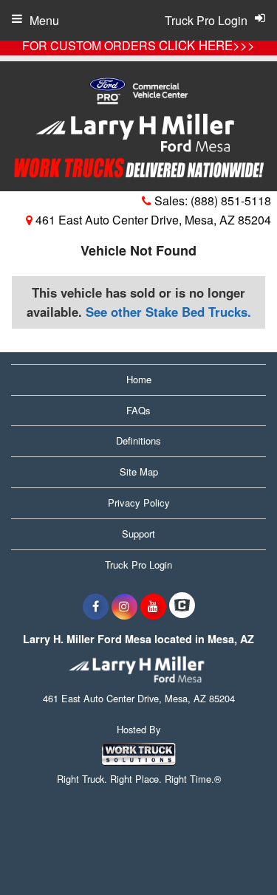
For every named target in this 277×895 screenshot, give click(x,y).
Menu (44, 20)
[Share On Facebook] (96, 606)
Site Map (139, 471)
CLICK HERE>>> (207, 45)
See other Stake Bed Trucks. (168, 311)
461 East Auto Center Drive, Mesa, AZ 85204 (152, 219)
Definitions (138, 440)
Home (138, 379)
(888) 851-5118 (231, 200)
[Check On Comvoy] (182, 606)
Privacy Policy (139, 502)
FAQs (138, 410)
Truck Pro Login (138, 565)
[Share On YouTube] (153, 606)
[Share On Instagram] (124, 606)
